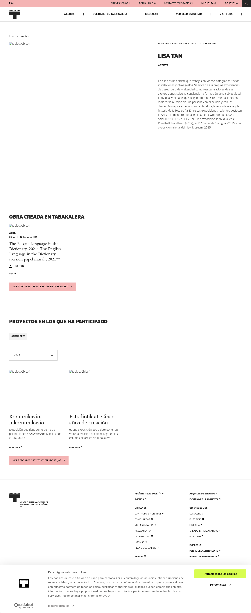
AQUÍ (107, 595)
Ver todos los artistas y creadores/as (37, 461)
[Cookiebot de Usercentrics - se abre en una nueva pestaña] (24, 606)
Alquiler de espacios (202, 494)
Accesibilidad (142, 537)
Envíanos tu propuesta (203, 499)
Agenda (69, 14)
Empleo (193, 545)
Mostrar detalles (58, 605)
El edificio (195, 520)
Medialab (151, 14)
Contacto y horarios (177, 4)
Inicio (12, 36)
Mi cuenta (207, 4)
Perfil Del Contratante (203, 551)
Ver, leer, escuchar (189, 14)
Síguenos (230, 4)
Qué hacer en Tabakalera (110, 14)
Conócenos (196, 514)
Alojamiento (143, 531)
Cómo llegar (142, 520)
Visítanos (226, 14)
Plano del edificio (146, 548)
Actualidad (146, 4)
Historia (194, 525)
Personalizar (218, 584)
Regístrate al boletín (148, 494)
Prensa (139, 557)
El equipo (195, 537)
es (10, 4)
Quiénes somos (119, 4)
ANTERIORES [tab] (18, 336)
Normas (139, 542)
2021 (17, 355)
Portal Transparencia (203, 557)
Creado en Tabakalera (203, 531)
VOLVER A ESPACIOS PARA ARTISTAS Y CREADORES (188, 44)
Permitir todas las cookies (220, 573)
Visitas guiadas (144, 525)
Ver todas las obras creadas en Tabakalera (40, 287)
